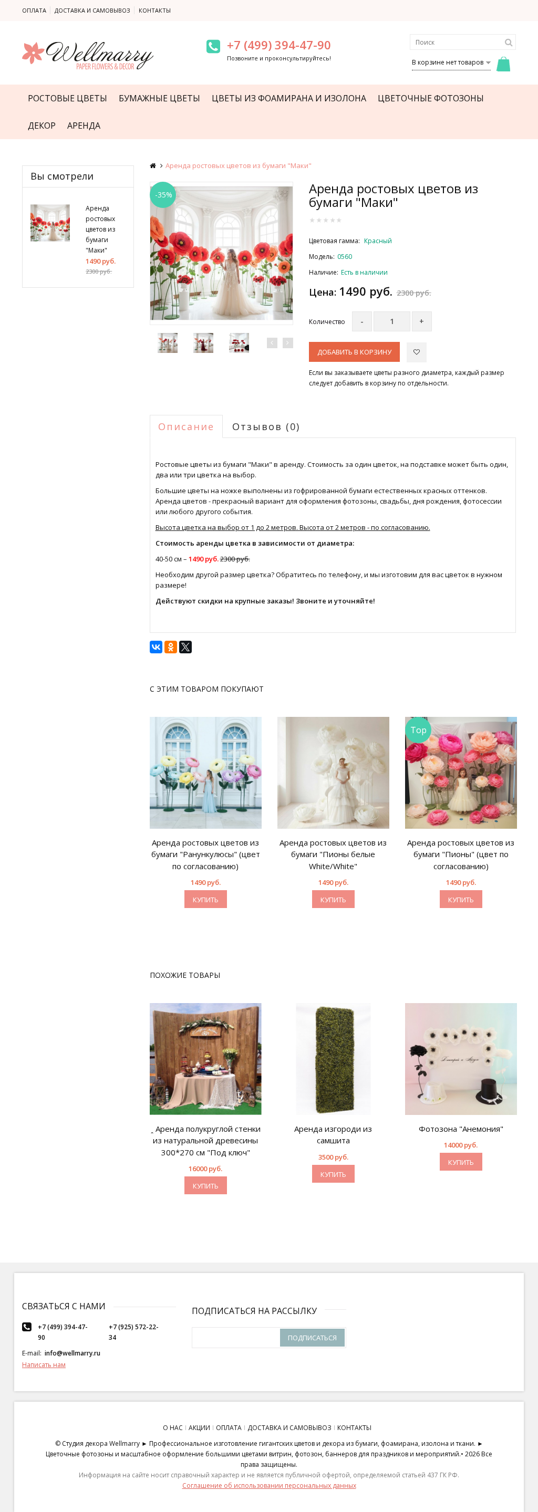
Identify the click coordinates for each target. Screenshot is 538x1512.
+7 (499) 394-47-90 (279, 45)
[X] (185, 647)
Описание (186, 426)
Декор (42, 125)
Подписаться (312, 1337)
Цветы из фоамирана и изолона (289, 98)
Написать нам (44, 1364)
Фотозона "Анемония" (461, 1128)
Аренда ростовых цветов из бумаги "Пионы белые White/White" (333, 854)
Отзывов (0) (266, 426)
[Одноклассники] (170, 647)
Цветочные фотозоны (431, 98)
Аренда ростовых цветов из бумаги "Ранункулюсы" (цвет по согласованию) (205, 854)
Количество (327, 321)
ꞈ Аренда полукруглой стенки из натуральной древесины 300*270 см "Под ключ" (206, 1140)
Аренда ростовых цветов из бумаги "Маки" (100, 229)
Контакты (155, 10)
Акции (199, 1427)
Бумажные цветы (159, 98)
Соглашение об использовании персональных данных (269, 1485)
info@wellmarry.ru (72, 1353)
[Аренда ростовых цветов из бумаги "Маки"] (221, 253)
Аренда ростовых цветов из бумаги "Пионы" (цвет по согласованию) (460, 854)
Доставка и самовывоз (92, 10)
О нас (173, 1427)
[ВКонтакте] (156, 647)
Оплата (34, 10)
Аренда (83, 125)
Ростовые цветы (67, 98)
